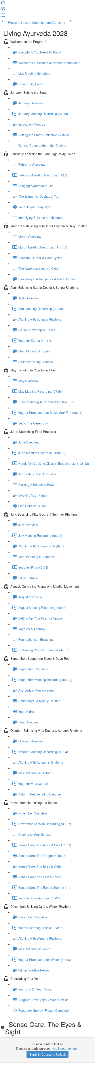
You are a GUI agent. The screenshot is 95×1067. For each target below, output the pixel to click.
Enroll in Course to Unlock (47, 1054)
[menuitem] (2, 10)
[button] (2, 4)
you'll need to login (65, 1048)
